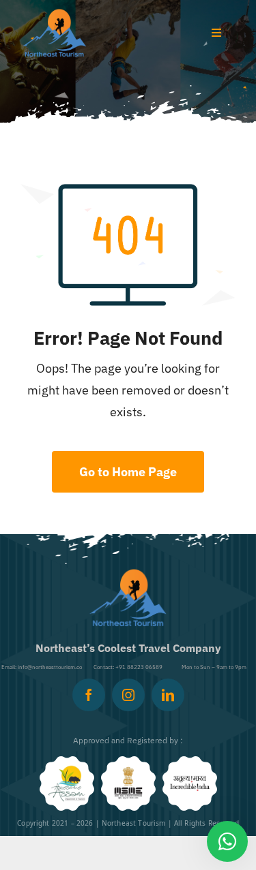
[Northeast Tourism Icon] (54, 14)
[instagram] (128, 695)
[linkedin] (168, 695)
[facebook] (88, 695)
